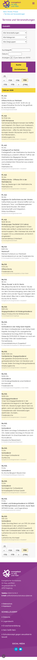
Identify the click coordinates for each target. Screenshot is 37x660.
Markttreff (5, 251)
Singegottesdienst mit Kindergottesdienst (17, 311)
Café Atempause (8, 121)
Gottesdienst (6, 379)
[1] (5, 76)
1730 (17, 80)
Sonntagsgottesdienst (10, 399)
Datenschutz (7, 604)
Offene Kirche (7, 269)
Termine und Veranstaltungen (14, 14)
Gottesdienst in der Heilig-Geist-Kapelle (16, 327)
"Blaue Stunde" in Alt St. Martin (13, 284)
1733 (12, 84)
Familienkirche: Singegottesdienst (14, 356)
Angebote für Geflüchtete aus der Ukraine (17, 199)
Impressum (6, 606)
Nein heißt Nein (9, 630)
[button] (3, 656)
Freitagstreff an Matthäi (10, 150)
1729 (10, 80)
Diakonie (6, 617)
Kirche (10, 12)
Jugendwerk (8, 621)
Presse (15, 12)
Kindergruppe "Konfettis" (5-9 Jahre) (15, 224)
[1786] (25, 84)
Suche (18, 65)
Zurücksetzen (20, 69)
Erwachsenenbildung (11, 626)
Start (5, 12)
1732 (5, 84)
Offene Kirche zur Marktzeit (12, 100)
